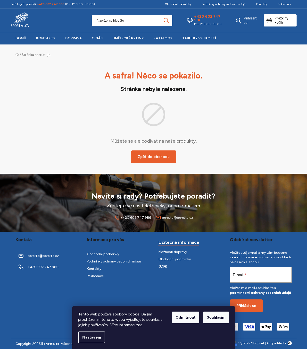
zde (139, 325)
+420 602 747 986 (207, 18)
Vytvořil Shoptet (251, 343)
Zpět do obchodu (154, 156)
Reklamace (285, 4)
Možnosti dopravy (172, 252)
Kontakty (261, 4)
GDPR (162, 266)
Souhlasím (216, 317)
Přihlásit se (250, 20)
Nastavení (91, 337)
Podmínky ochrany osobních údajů (224, 4)
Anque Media (276, 343)
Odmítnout (185, 317)
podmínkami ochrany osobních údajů (260, 293)
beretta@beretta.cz (177, 218)
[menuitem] (21, 38)
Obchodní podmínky (178, 4)
